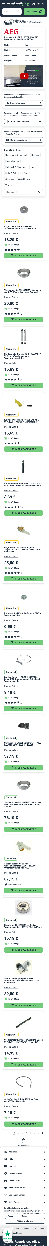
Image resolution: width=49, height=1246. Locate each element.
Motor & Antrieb (12, 173)
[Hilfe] (44, 1159)
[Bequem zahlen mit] (44, 1187)
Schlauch (9, 179)
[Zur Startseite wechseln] (18, 4)
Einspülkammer (12, 160)
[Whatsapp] (34, 4)
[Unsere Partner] (44, 1180)
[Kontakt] (44, 1166)
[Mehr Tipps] (44, 1202)
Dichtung (35, 154)
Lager (33, 167)
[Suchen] (18, 11)
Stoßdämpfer (24, 179)
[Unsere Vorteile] (44, 1173)
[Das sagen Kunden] (44, 1195)
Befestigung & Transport (16, 154)
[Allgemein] (44, 1152)
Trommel (9, 185)
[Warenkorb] (38, 4)
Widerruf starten (25, 1220)
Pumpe (27, 173)
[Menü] (3, 4)
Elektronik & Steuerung (15, 167)
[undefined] (42, 1132)
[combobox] (8, 11)
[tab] (23, 103)
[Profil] (43, 4)
